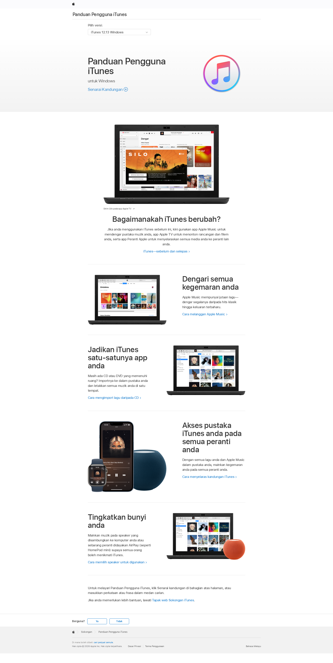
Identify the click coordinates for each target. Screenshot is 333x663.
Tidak (119, 621)
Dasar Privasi (134, 646)
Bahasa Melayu (253, 646)
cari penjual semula (103, 642)
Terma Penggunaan (154, 646)
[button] (108, 89)
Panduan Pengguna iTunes (100, 14)
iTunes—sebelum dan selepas (165, 251)
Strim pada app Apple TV (117, 208)
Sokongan (86, 632)
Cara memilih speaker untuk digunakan (116, 562)
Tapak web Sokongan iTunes (173, 600)
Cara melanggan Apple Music (203, 314)
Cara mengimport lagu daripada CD (113, 398)
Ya (97, 621)
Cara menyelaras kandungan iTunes (208, 477)
